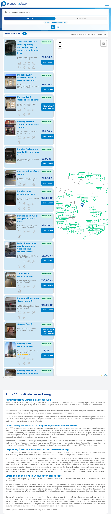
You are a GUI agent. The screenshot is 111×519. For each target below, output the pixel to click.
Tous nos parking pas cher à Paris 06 (21, 426)
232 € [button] (82, 175)
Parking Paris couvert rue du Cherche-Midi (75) (28, 152)
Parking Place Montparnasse (25, 345)
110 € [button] (70, 212)
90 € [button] (66, 224)
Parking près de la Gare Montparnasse (27, 372)
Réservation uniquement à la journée (48, 107)
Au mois (30, 18)
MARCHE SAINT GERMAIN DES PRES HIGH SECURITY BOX (27, 78)
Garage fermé (24, 324)
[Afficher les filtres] (58, 27)
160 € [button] (71, 191)
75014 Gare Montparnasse (25, 275)
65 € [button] (74, 205)
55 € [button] (62, 221)
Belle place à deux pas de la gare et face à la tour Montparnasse (26, 247)
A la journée (81, 18)
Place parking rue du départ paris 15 (28, 299)
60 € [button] (67, 215)
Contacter (48, 62)
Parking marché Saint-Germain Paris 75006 (28, 124)
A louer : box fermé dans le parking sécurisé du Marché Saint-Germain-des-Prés (28, 47)
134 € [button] (61, 224)
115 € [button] (59, 215)
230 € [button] (73, 207)
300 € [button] (70, 194)
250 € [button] (80, 196)
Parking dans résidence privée (26, 192)
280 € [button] (79, 226)
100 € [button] (105, 219)
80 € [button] (97, 232)
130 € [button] (74, 216)
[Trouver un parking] (53, 27)
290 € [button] (85, 200)
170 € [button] (99, 189)
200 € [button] (89, 222)
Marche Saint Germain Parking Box (28, 98)
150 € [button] (90, 207)
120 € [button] (74, 211)
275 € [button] (64, 208)
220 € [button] (67, 205)
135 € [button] (94, 209)
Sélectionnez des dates (56, 22)
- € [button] (71, 202)
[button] (82, 205)
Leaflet (104, 375)
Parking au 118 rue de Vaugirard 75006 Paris (28, 218)
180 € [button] (94, 198)
